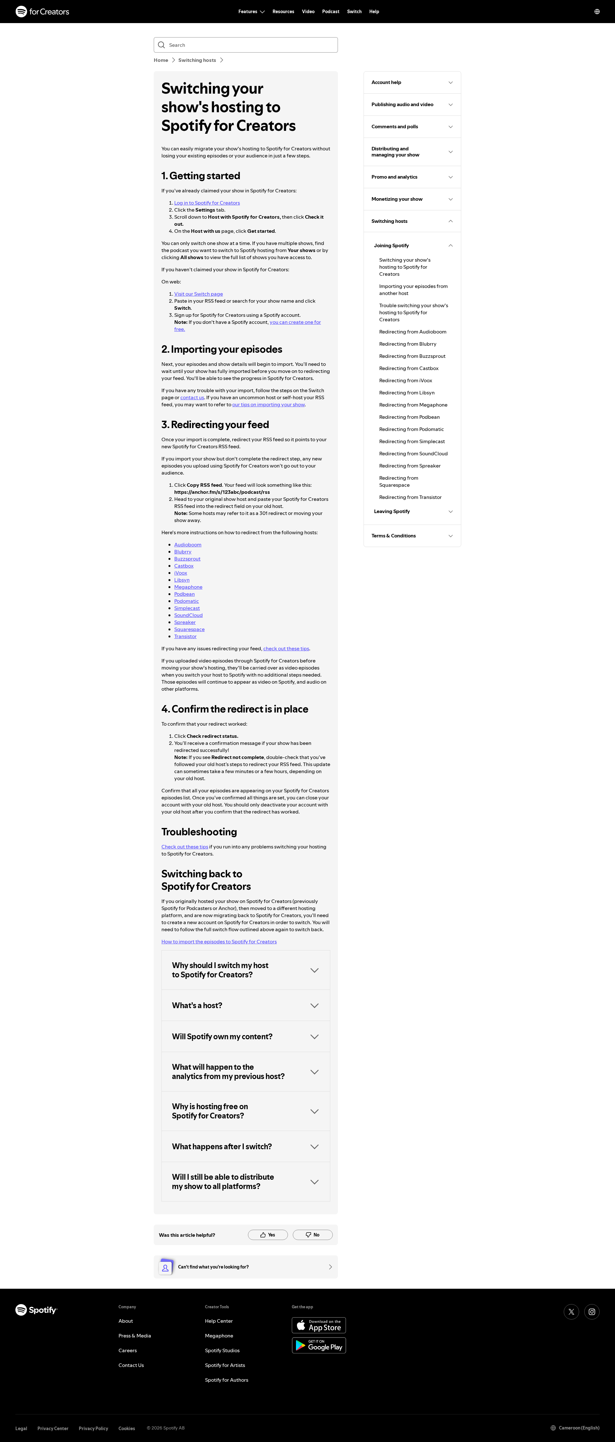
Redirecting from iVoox (405, 380)
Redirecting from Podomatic (411, 429)
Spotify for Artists (225, 1365)
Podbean (184, 593)
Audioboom (187, 544)
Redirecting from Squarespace (398, 481)
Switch (354, 11)
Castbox (183, 565)
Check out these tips (184, 846)
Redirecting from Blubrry (408, 343)
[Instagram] (592, 1312)
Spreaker (185, 622)
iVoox (180, 572)
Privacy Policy (93, 1428)
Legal (21, 1428)
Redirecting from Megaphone (413, 404)
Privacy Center (53, 1428)
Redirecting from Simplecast (412, 441)
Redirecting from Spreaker (410, 465)
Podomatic (186, 600)
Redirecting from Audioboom (413, 331)
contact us (192, 397)
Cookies (127, 1428)
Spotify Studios (222, 1350)
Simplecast (187, 607)
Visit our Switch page (198, 293)
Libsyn (182, 579)
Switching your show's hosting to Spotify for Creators (404, 266)
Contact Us (131, 1365)
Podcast (331, 11)
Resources (283, 11)
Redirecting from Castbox (409, 368)
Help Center (219, 1320)
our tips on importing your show (268, 404)
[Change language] (597, 11)
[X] (571, 1312)
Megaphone (188, 586)
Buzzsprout (187, 558)
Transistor (185, 636)
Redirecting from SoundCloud (413, 453)
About (126, 1320)
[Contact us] (328, 1267)
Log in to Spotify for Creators (207, 202)
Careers (128, 1350)
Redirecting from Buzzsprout (412, 355)
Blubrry (183, 551)
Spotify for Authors (226, 1379)
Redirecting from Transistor (410, 497)
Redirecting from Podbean (409, 416)
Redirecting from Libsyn (407, 392)
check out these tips (286, 648)
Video (308, 11)
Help (374, 11)
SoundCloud (188, 615)
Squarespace (189, 629)
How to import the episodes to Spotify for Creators (219, 941)
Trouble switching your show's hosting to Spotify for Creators (413, 312)
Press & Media (135, 1335)
